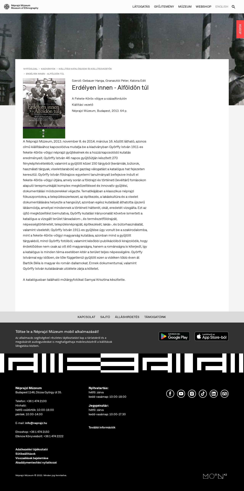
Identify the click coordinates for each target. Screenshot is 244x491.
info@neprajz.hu (36, 423)
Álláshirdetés (127, 317)
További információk (102, 427)
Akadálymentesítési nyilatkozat (36, 462)
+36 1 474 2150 (39, 432)
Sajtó (105, 317)
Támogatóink (155, 317)
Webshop (203, 7)
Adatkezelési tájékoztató (31, 449)
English (221, 7)
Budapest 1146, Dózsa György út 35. (38, 392)
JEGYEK (240, 29)
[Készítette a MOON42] (215, 476)
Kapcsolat (86, 317)
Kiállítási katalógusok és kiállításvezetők (85, 68)
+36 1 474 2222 (53, 436)
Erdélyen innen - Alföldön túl (45, 73)
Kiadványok (48, 68)
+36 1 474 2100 (36, 401)
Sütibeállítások (25, 454)
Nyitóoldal (30, 68)
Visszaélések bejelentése (31, 458)
